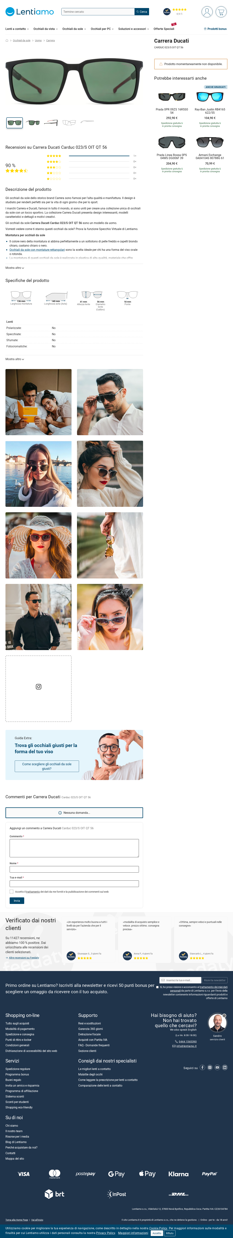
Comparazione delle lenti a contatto (100, 1085)
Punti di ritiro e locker (18, 1040)
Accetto (157, 1233)
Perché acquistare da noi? (21, 1147)
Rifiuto (169, 1233)
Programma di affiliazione (21, 1091)
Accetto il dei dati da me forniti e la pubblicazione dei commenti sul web (62, 891)
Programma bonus (17, 1074)
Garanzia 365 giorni (90, 1029)
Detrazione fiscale (89, 1034)
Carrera (50, 40)
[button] (14, 122)
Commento (17, 836)
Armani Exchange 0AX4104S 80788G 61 (210, 156)
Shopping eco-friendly (19, 1107)
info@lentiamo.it (186, 1046)
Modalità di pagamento (20, 1029)
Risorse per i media (17, 1136)
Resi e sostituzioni (89, 1023)
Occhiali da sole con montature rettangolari (37, 250)
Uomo (38, 40)
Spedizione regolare (17, 1069)
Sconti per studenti (17, 1102)
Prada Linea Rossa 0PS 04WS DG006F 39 (172, 156)
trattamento (33, 891)
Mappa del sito (14, 1159)
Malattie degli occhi (90, 1074)
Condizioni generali (17, 1045)
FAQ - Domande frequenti (93, 1045)
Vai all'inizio (37, 1219)
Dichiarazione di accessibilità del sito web (31, 1051)
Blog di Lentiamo (16, 1142)
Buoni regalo (13, 1080)
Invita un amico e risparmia (22, 1085)
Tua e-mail (17, 877)
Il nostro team (14, 1131)
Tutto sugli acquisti (17, 1023)
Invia (17, 901)
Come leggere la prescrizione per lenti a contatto (108, 1080)
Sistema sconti (14, 1096)
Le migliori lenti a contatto (94, 1069)
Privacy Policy (105, 1233)
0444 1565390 (188, 1041)
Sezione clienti (87, 1051)
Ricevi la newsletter (215, 980)
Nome (14, 863)
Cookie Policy (158, 1228)
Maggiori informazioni (133, 1233)
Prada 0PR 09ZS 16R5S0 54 (172, 111)
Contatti (10, 1153)
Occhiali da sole (21, 40)
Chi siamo (11, 1126)
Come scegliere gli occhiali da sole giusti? (47, 766)
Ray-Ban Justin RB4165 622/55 (210, 111)
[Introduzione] (6, 40)
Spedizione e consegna (19, 1034)
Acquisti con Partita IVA (92, 1040)
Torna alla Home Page (16, 1219)
